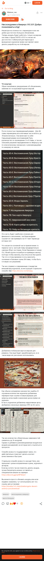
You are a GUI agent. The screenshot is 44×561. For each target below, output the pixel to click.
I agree (22, 557)
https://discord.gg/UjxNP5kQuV (13, 475)
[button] (4, 3)
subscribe (10, 19)
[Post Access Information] (37, 13)
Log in (37, 3)
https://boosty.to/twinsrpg (22, 271)
